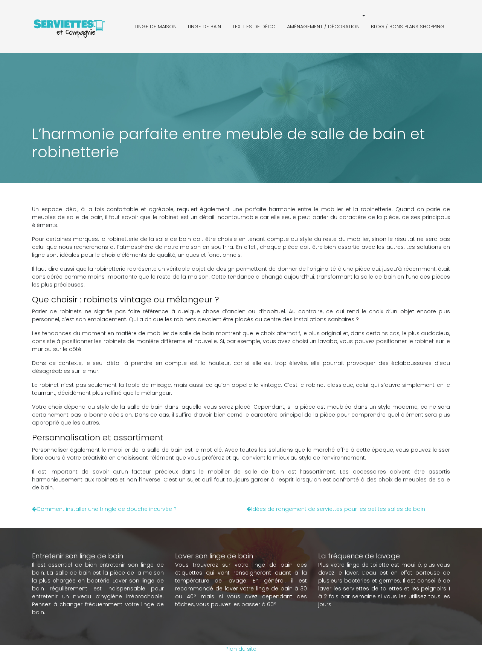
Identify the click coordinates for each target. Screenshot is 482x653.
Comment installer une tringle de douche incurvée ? (107, 509)
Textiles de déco (254, 26)
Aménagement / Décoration (323, 26)
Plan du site (241, 649)
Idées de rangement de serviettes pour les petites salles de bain (338, 509)
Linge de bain (204, 26)
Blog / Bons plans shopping (407, 26)
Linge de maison (156, 26)
